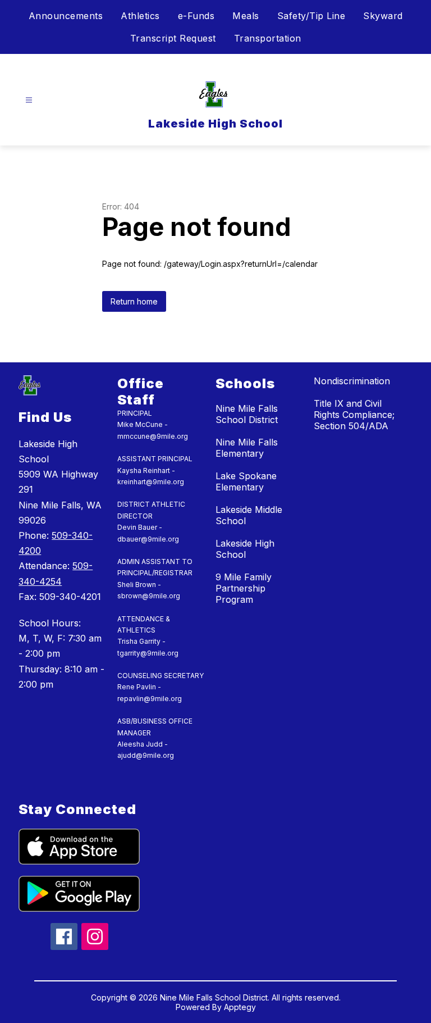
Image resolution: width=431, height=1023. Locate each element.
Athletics (140, 15)
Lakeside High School (245, 549)
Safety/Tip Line (311, 15)
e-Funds (196, 15)
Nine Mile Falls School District (247, 414)
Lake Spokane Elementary (246, 481)
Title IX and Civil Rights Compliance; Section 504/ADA (354, 414)
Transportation (267, 38)
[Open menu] (28, 100)
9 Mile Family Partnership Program (244, 588)
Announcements (66, 15)
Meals (245, 15)
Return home (134, 301)
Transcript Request (173, 38)
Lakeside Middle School (249, 515)
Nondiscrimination (352, 381)
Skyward (383, 15)
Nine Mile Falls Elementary (247, 448)
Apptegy (240, 1007)
